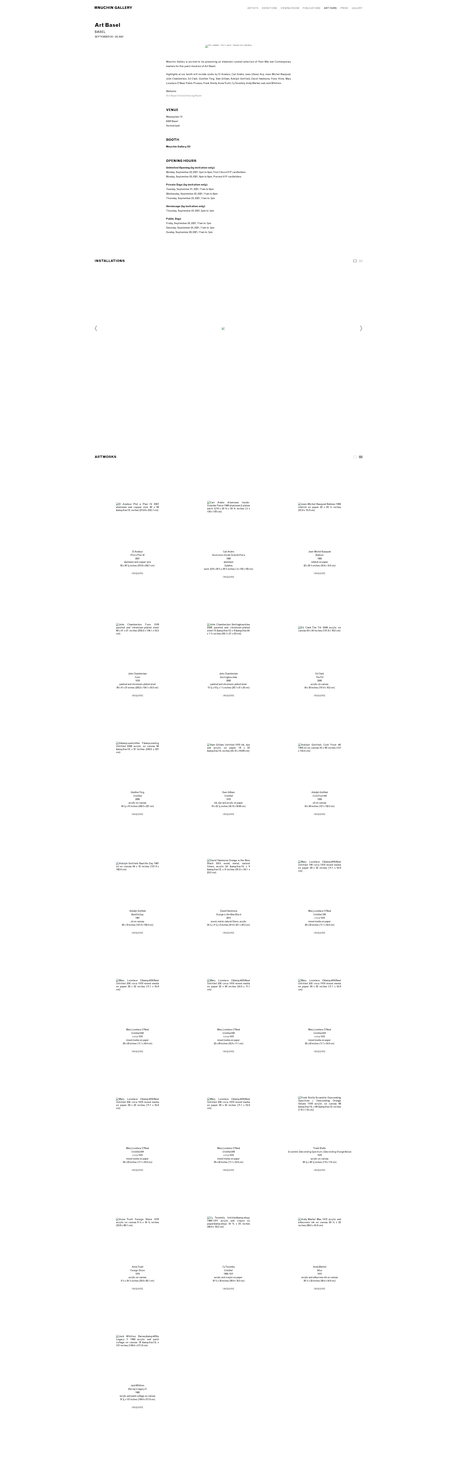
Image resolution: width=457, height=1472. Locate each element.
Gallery (357, 8)
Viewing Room (290, 8)
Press (344, 8)
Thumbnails (360, 261)
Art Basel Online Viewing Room (184, 95)
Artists (252, 8)
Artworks (355, 457)
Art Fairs (330, 8)
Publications (311, 8)
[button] (96, 328)
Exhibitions (269, 8)
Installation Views (355, 261)
